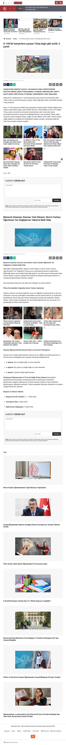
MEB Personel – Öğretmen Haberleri (51, 731)
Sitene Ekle (36, 731)
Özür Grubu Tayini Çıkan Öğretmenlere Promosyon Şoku (36, 8)
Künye (13, 731)
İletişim (19, 731)
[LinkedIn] (11, 84)
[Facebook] (4, 84)
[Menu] (56, 2)
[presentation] (9, 8)
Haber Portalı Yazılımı (12, 742)
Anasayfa (8, 38)
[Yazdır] (50, 84)
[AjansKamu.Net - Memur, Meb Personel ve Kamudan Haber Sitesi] (12, 2)
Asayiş (15, 38)
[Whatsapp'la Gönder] (14, 84)
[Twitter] (8, 84)
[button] (53, 84)
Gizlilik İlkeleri (27, 731)
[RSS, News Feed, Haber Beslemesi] (33, 736)
